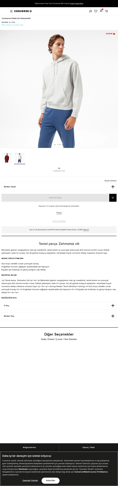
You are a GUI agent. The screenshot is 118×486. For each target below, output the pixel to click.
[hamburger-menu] (11, 11)
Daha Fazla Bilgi (76, 3)
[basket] (106, 11)
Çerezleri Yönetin (30, 481)
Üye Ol (86, 230)
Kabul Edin (50, 481)
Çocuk (59, 339)
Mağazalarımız (29, 447)
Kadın (43, 339)
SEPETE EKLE (55, 198)
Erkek (51, 339)
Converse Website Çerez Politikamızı (91, 472)
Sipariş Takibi (88, 447)
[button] (63, 145)
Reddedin (23, 469)
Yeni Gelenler (70, 339)
